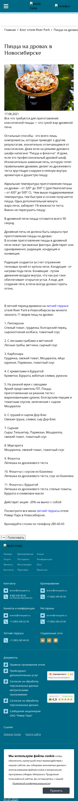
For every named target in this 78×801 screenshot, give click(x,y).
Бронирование (25, 554)
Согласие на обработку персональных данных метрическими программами (24, 688)
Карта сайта (33, 734)
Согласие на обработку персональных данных (24, 703)
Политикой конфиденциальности (31, 783)
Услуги (7, 559)
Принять (56, 791)
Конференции (44, 559)
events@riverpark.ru (20, 615)
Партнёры (22, 569)
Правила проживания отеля (27, 664)
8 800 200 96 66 (57, 13)
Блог (39, 564)
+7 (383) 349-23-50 (56, 621)
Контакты (9, 569)
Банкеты (8, 564)
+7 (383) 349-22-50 (19, 621)
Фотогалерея (24, 564)
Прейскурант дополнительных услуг (24, 673)
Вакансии (42, 569)
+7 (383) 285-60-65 (19, 640)
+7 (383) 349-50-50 (56, 596)
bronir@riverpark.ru (20, 590)
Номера (8, 554)
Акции (40, 554)
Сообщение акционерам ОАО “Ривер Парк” (25, 713)
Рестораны (23, 559)
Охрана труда (12, 734)
